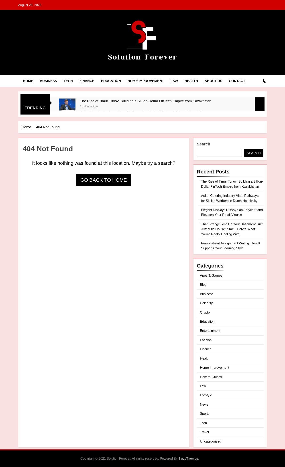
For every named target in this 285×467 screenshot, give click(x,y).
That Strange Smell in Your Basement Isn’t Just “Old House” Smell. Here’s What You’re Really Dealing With (232, 229)
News (204, 404)
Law (174, 81)
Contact (237, 81)
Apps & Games (211, 275)
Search (203, 144)
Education (111, 81)
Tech (68, 81)
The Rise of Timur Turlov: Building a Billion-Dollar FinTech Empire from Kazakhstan (145, 101)
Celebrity (206, 303)
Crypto (205, 312)
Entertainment (210, 330)
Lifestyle (206, 395)
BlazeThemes (188, 458)
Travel (204, 432)
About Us (213, 81)
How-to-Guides (211, 377)
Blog (203, 284)
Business (48, 81)
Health (191, 81)
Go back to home (103, 180)
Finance (86, 81)
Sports (205, 413)
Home (28, 81)
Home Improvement (146, 81)
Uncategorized (210, 441)
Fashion (206, 340)
